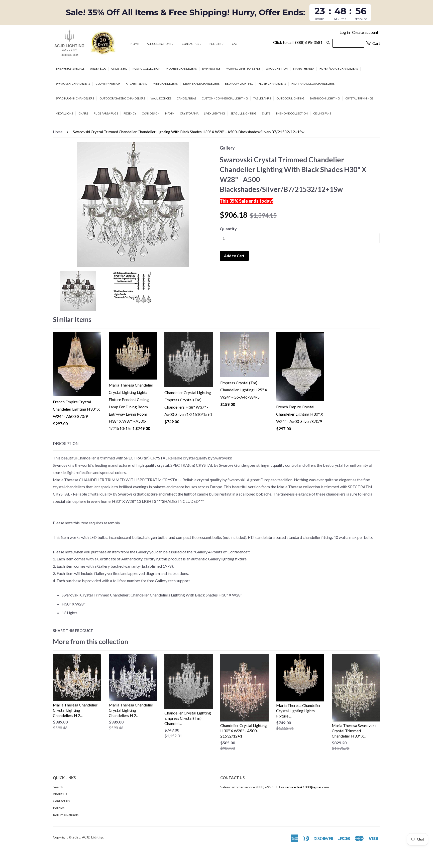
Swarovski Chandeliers (73, 83)
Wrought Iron (277, 68)
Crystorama (189, 113)
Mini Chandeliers (165, 83)
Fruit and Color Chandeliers (313, 83)
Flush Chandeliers (272, 83)
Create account (365, 32)
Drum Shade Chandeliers (201, 83)
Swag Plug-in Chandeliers (75, 98)
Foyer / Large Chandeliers (338, 68)
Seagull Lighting (243, 113)
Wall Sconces (161, 98)
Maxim (169, 113)
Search (58, 787)
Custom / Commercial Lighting (225, 98)
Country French (107, 83)
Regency (130, 113)
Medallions (64, 113)
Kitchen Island (136, 83)
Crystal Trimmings (359, 98)
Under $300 (119, 68)
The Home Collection (292, 113)
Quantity (228, 228)
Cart (235, 43)
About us (60, 794)
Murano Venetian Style (243, 68)
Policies (215, 43)
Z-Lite (266, 113)
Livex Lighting (214, 113)
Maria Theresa (303, 68)
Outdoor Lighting (290, 98)
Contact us (190, 43)
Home (135, 43)
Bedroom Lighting (239, 83)
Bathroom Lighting (325, 98)
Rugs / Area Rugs (106, 113)
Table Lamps (262, 98)
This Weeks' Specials (70, 68)
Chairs (83, 113)
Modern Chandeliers (181, 68)
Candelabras (186, 98)
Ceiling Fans (322, 113)
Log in (345, 32)
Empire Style (211, 68)
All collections (159, 43)
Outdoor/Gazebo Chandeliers (122, 98)
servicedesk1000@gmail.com (307, 787)
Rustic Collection (146, 68)
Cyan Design (151, 113)
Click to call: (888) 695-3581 (297, 42)
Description (65, 443)
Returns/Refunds (65, 815)
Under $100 (98, 68)
